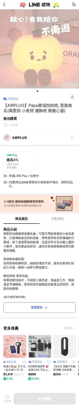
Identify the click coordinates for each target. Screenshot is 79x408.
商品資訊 (21, 219)
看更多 (68, 328)
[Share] (72, 97)
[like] (24, 362)
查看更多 (37, 307)
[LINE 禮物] (39, 5)
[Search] (74, 4)
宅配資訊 (57, 219)
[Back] (5, 4)
